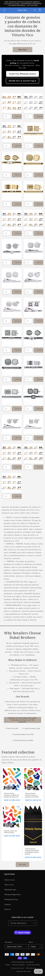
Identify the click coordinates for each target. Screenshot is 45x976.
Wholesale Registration (12, 894)
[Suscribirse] (34, 923)
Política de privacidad (33, 965)
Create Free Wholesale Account (22, 74)
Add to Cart (18, 116)
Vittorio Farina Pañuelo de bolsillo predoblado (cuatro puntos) (32, 851)
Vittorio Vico (9, 885)
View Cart (22, 49)
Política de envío (31, 968)
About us (7, 909)
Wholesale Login (10, 890)
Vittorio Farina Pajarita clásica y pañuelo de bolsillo (32, 795)
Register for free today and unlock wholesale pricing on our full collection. (22, 720)
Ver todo (22, 864)
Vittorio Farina (9, 880)
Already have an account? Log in (22, 81)
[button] (4, 10)
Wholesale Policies (11, 899)
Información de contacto (23, 971)
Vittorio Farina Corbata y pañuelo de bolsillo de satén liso (11, 795)
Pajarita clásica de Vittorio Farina (10, 831)
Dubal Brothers (21, 962)
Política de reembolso (18, 965)
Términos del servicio (17, 968)
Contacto (7, 904)
